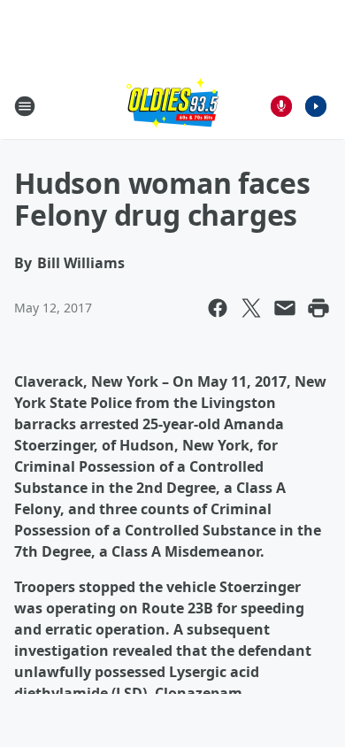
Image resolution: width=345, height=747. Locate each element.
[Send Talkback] (281, 106)
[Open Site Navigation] (24, 106)
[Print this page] (318, 308)
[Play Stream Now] (315, 106)
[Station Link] (172, 106)
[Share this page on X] (251, 308)
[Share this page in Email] (284, 308)
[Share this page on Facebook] (217, 308)
